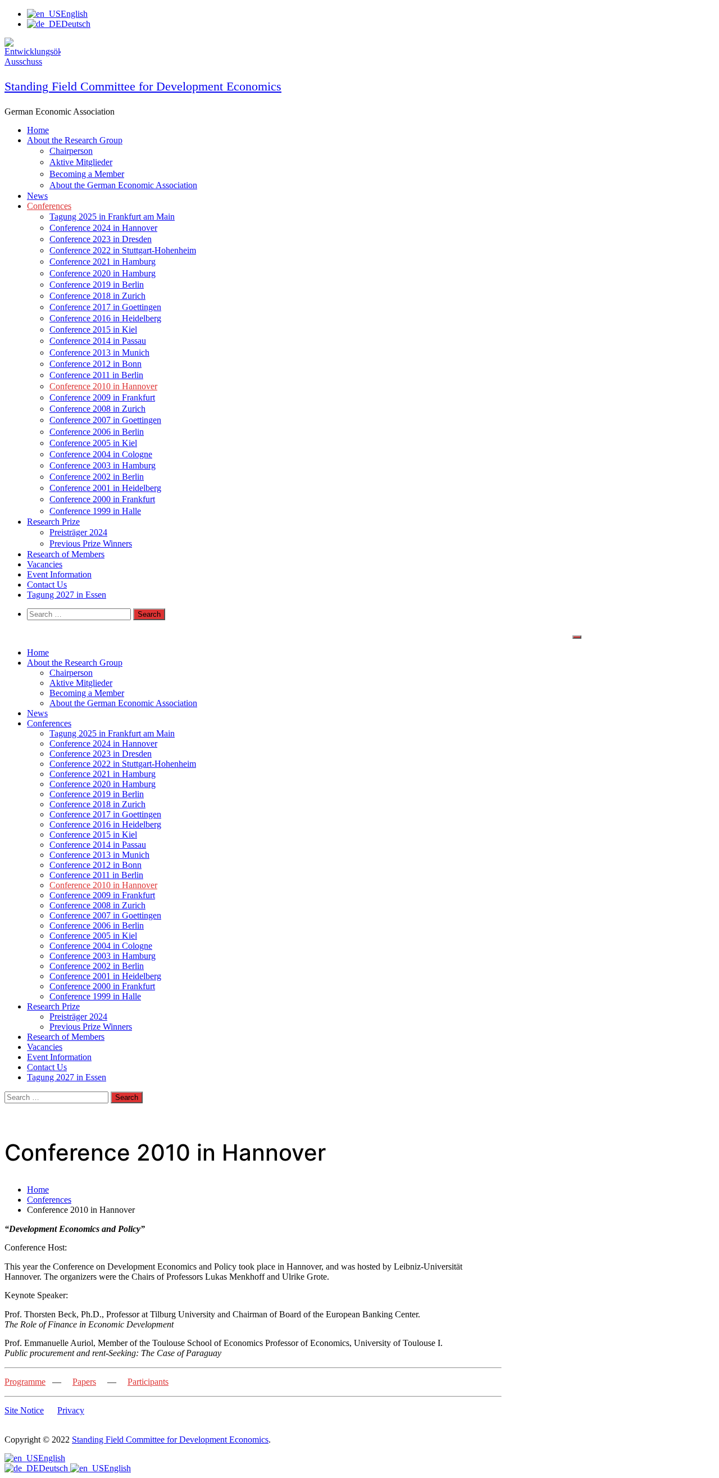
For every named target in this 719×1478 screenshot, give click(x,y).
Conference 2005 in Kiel (93, 443)
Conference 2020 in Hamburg (102, 273)
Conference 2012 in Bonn (95, 364)
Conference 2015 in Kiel (93, 329)
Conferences (49, 206)
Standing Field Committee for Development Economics (142, 86)
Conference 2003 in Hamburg (102, 465)
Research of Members (65, 554)
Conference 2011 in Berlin (96, 375)
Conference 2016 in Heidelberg (105, 318)
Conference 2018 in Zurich (97, 296)
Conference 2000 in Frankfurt (102, 499)
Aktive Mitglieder (80, 162)
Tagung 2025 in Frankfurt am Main (112, 216)
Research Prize (53, 521)
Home (38, 130)
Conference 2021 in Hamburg (102, 261)
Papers (84, 1381)
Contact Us (47, 584)
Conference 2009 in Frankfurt (102, 397)
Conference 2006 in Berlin (96, 431)
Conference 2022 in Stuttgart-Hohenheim (122, 250)
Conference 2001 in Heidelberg (105, 488)
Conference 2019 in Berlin (96, 284)
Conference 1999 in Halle (95, 511)
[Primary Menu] (576, 637)
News (37, 196)
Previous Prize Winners (90, 543)
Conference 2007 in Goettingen (105, 420)
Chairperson (71, 151)
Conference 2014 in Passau (97, 340)
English (51, 1458)
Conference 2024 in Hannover (103, 228)
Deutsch (54, 1468)
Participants (148, 1381)
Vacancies (44, 564)
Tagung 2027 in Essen (66, 594)
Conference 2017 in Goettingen (105, 307)
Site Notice (24, 1410)
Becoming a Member (86, 174)
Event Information (59, 574)
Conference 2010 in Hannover (103, 386)
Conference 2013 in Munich (99, 352)
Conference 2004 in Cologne (100, 454)
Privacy (70, 1410)
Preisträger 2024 (78, 532)
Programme (24, 1381)
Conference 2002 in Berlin (96, 476)
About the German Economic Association (123, 185)
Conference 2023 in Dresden (100, 239)
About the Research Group (74, 140)
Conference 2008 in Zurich (97, 408)
